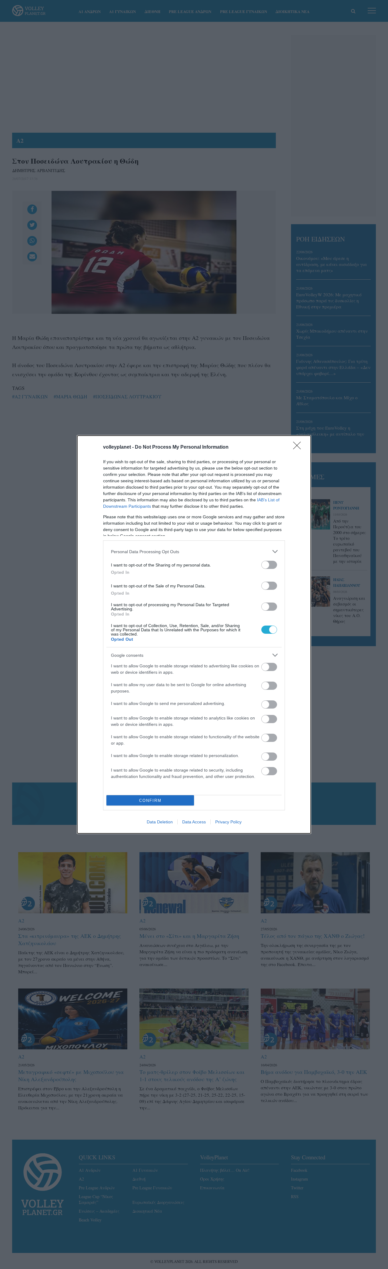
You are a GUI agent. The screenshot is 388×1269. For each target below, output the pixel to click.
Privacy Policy (228, 821)
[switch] (269, 565)
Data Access (194, 821)
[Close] (299, 447)
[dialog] (194, 634)
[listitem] (194, 551)
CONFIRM (150, 800)
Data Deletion (160, 821)
